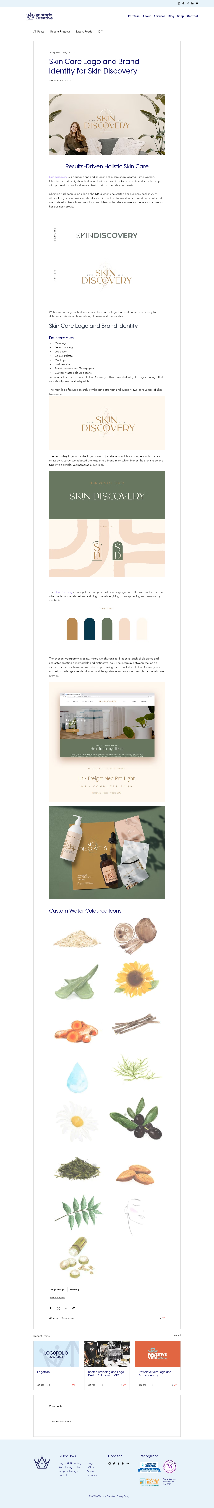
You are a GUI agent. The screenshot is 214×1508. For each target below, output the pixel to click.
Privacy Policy (123, 1496)
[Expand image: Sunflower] (136, 979)
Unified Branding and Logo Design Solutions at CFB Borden (106, 1374)
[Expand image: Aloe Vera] (78, 984)
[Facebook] (187, 3)
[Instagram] (178, 3)
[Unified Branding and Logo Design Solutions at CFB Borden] (107, 1354)
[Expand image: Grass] (78, 1166)
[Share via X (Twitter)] (58, 1308)
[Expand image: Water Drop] (78, 1076)
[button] (180, 16)
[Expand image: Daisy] (78, 1121)
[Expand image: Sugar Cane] (78, 1257)
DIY (100, 31)
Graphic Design (68, 1471)
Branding (74, 1289)
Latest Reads (84, 31)
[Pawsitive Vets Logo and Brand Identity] (157, 1354)
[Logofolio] (56, 1354)
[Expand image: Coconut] (136, 935)
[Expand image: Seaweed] (136, 1067)
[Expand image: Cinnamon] (136, 1022)
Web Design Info (69, 1467)
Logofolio (43, 1372)
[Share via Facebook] (50, 1308)
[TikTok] (183, 3)
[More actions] (163, 53)
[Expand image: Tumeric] (78, 1030)
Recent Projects (60, 31)
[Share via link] (73, 1308)
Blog (90, 1463)
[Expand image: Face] (136, 1215)
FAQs (90, 1467)
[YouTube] (197, 3)
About (91, 1471)
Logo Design (57, 1289)
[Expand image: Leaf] (78, 1212)
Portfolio (64, 1475)
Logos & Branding (70, 1463)
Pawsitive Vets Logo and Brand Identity (155, 1374)
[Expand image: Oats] (78, 937)
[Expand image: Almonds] (136, 1170)
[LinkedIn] (192, 3)
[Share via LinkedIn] (65, 1308)
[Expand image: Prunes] (136, 1118)
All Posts (38, 31)
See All (177, 1335)
